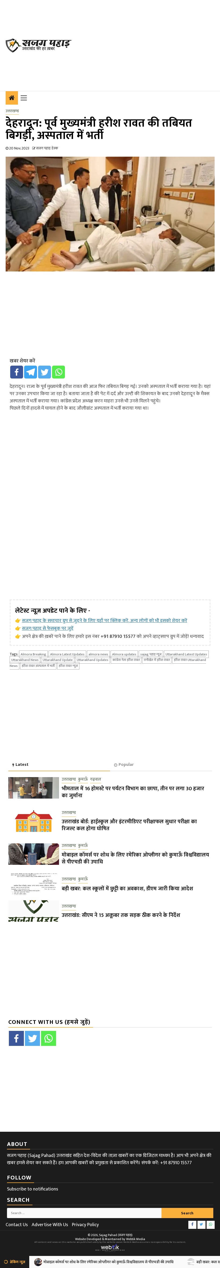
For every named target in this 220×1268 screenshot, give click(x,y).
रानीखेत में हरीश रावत (157, 660)
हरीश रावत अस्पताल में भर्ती (38, 666)
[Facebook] (16, 372)
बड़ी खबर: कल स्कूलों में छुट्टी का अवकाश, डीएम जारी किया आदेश (127, 888)
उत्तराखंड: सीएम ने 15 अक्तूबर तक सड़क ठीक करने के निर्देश (121, 915)
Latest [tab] (22, 764)
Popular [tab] (126, 764)
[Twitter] (44, 372)
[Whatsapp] (58, 372)
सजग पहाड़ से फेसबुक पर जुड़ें (48, 628)
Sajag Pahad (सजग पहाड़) (116, 1235)
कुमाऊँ (83, 780)
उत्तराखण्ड (12, 111)
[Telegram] (30, 372)
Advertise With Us (50, 1225)
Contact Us (17, 1225)
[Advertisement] (148, 44)
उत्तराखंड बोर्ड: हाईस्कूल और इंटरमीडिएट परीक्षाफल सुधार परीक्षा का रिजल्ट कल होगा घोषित (129, 825)
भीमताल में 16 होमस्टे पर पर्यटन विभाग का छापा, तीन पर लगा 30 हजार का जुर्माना (133, 792)
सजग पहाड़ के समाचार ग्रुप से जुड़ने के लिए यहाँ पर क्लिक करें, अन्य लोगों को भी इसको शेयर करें (104, 621)
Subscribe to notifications (32, 1189)
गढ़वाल (95, 780)
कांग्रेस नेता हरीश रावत (126, 660)
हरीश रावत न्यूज (68, 666)
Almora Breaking (33, 654)
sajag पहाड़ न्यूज (151, 654)
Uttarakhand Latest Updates (186, 654)
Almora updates (124, 654)
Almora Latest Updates (67, 654)
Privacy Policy (85, 1225)
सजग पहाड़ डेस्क (47, 148)
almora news (98, 654)
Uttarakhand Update (58, 660)
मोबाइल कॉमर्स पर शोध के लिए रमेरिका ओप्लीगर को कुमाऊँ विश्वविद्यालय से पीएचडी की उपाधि (135, 858)
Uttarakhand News (25, 660)
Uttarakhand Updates (92, 660)
